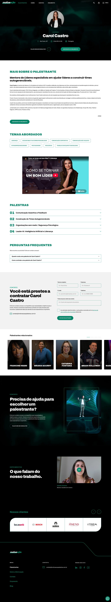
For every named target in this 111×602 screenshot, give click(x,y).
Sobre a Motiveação (16, 572)
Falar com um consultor (19, 426)
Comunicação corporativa (60, 140)
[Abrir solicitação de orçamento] (99, 3)
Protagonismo (36, 145)
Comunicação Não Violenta (81, 140)
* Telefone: (83, 290)
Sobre (33, 2)
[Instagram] (80, 568)
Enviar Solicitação (65, 318)
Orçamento (51, 2)
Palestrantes (22, 2)
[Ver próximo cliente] (99, 512)
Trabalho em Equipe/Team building (67, 145)
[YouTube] (88, 568)
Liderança (14, 140)
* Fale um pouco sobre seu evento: (66, 298)
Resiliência (48, 145)
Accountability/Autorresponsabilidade (34, 140)
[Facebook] (84, 568)
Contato (41, 2)
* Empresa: (83, 282)
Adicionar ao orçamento (70, 49)
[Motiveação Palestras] (8, 2)
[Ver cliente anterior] (93, 512)
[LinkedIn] (76, 568)
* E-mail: (59, 290)
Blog (11, 586)
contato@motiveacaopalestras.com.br (56, 567)
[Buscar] (94, 3)
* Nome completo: (61, 282)
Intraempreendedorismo (19, 145)
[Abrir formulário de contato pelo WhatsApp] (107, 598)
